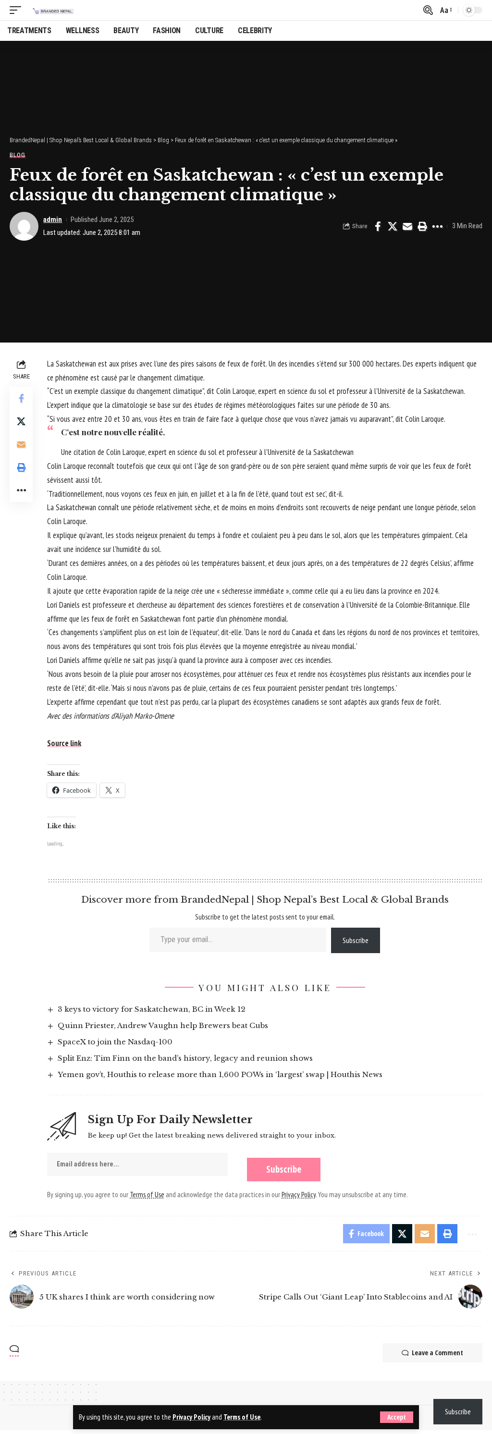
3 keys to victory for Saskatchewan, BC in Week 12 (152, 1009)
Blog (17, 155)
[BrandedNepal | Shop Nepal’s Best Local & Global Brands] (52, 10)
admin (52, 219)
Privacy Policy (191, 1417)
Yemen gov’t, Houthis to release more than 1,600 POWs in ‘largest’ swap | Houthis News (220, 1074)
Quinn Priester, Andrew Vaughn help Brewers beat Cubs (163, 1025)
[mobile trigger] (18, 10)
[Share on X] (392, 226)
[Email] (407, 226)
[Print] (422, 226)
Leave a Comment (437, 1352)
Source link (64, 743)
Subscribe (356, 940)
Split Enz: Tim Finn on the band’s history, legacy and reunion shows (185, 1058)
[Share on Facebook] (377, 226)
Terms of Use (241, 1417)
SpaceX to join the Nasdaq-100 (115, 1041)
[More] (437, 226)
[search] (428, 10)
